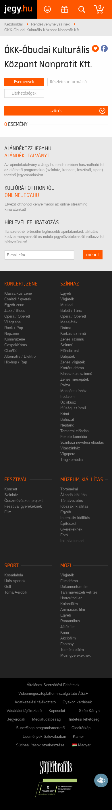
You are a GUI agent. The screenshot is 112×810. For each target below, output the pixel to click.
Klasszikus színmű (76, 373)
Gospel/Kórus (15, 345)
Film (7, 512)
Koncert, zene (21, 284)
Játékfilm (68, 627)
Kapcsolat (57, 711)
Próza (65, 385)
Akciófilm (68, 638)
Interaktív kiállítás (75, 518)
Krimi (64, 414)
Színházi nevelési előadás (82, 442)
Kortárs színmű (73, 333)
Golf (7, 586)
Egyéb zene (14, 305)
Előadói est (69, 351)
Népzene (11, 333)
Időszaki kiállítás (74, 506)
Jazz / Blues (14, 310)
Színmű (66, 345)
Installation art (72, 541)
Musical (66, 305)
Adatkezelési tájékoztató (35, 702)
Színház (69, 284)
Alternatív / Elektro (20, 356)
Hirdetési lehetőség (83, 719)
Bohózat (67, 419)
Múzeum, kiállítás (81, 480)
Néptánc (67, 425)
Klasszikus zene (18, 293)
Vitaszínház (70, 448)
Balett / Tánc (71, 310)
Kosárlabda (13, 575)
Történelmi (69, 489)
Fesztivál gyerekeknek (23, 506)
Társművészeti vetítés (79, 592)
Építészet (68, 523)
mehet (92, 254)
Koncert (10, 489)
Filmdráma (69, 581)
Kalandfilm (69, 604)
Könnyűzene (14, 339)
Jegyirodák (16, 719)
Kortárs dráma (72, 368)
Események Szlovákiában (44, 736)
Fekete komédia (73, 437)
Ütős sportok (15, 581)
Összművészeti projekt (23, 500)
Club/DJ (11, 351)
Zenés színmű (72, 339)
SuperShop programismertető (40, 728)
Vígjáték (67, 299)
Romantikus (70, 621)
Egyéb (65, 293)
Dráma (65, 328)
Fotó (64, 535)
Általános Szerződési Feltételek (53, 685)
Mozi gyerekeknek (75, 655)
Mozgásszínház (73, 391)
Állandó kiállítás (73, 495)
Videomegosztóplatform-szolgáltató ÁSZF (53, 693)
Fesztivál (16, 480)
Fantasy (67, 644)
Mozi (65, 566)
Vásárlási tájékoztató (24, 711)
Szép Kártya (89, 711)
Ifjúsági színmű (73, 408)
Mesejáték (69, 322)
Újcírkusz (68, 402)
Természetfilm (72, 649)
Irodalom (67, 396)
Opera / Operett (17, 316)
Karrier (78, 736)
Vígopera (67, 454)
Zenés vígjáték (72, 362)
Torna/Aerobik (15, 592)
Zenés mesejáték (74, 379)
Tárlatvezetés (71, 500)
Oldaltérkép (81, 728)
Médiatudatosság (46, 719)
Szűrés (56, 111)
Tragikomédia (71, 459)
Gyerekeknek (71, 529)
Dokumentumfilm (74, 586)
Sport (11, 566)
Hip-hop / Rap (15, 362)
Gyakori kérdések (77, 702)
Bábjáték (67, 356)
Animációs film (72, 609)
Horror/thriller (71, 598)
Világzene (12, 322)
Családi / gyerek (17, 299)
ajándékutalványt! (27, 156)
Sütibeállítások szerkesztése (40, 745)
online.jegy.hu (22, 195)
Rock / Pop (13, 328)
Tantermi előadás (74, 431)
